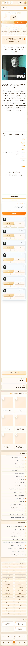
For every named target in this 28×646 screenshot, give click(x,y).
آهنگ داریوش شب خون (19, 492)
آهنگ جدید (7, 614)
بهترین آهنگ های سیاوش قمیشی (17, 504)
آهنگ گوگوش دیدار (20, 479)
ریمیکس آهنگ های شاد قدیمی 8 (17, 457)
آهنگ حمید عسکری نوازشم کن (18, 470)
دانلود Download (14, 196)
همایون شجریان (20, 570)
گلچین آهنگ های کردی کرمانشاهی (17, 545)
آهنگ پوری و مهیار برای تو (19, 529)
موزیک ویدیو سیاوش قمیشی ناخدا (17, 508)
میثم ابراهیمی (20, 567)
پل (23, 156)
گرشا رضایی (20, 587)
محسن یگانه (7, 584)
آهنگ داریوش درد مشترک (19, 495)
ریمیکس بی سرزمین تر (19, 464)
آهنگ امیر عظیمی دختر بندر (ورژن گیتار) (15, 526)
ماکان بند (8, 578)
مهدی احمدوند (8, 564)
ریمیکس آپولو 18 (20, 460)
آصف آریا (7, 608)
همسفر (23, 153)
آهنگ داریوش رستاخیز (19, 482)
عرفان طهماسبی (20, 564)
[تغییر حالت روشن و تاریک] (8, 2)
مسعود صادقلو (8, 605)
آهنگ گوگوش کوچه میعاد (19, 476)
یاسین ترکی (20, 572)
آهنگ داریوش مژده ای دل (19, 501)
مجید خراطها (20, 581)
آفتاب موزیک (20, 3)
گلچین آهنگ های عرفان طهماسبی (17, 539)
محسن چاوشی (20, 575)
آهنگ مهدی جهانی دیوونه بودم (17, 536)
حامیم (7, 602)
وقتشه (23, 139)
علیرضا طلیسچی (20, 596)
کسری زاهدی (20, 611)
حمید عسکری (20, 602)
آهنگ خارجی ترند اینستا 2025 (18, 555)
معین (8, 587)
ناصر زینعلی (7, 567)
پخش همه (14, 213)
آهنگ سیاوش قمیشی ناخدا (18, 511)
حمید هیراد (20, 590)
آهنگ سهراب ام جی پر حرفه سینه (17, 533)
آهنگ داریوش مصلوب (19, 486)
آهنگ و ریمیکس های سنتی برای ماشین (16, 548)
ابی (16, 12)
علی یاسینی (7, 593)
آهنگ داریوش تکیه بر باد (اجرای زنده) (16, 489)
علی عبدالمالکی (8, 590)
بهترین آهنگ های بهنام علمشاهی (17, 517)
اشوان (20, 608)
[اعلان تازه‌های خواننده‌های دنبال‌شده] (6, 2)
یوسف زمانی (7, 575)
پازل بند (20, 605)
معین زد (7, 572)
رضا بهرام (20, 599)
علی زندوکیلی (20, 584)
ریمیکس (7, 596)
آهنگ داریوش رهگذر (20, 498)
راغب (20, 593)
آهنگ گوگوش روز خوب (19, 473)
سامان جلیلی (20, 614)
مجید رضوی (7, 581)
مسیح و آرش (20, 578)
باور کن (23, 160)
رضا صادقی (7, 599)
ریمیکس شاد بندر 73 (19, 467)
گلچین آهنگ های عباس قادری (18, 551)
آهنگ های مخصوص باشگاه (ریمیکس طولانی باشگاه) (13, 542)
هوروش (7, 570)
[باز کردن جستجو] (11, 2)
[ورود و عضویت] (3, 2)
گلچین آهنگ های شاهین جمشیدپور (17, 514)
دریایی (23, 149)
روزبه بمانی (7, 611)
